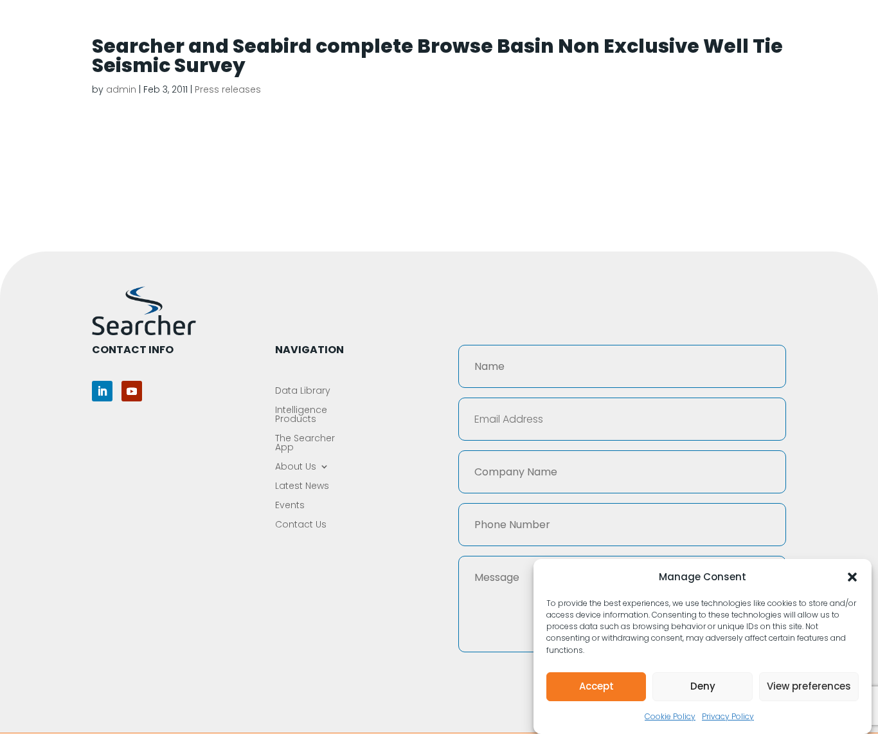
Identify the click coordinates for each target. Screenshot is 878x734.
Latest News (700, 26)
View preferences (809, 686)
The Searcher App (530, 26)
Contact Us (828, 26)
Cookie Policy (670, 716)
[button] (852, 577)
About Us (616, 26)
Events (766, 26)
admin (121, 89)
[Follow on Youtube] (131, 391)
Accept (596, 686)
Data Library (309, 26)
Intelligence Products (412, 26)
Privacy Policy (728, 716)
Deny (702, 686)
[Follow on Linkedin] (102, 391)
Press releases (228, 89)
